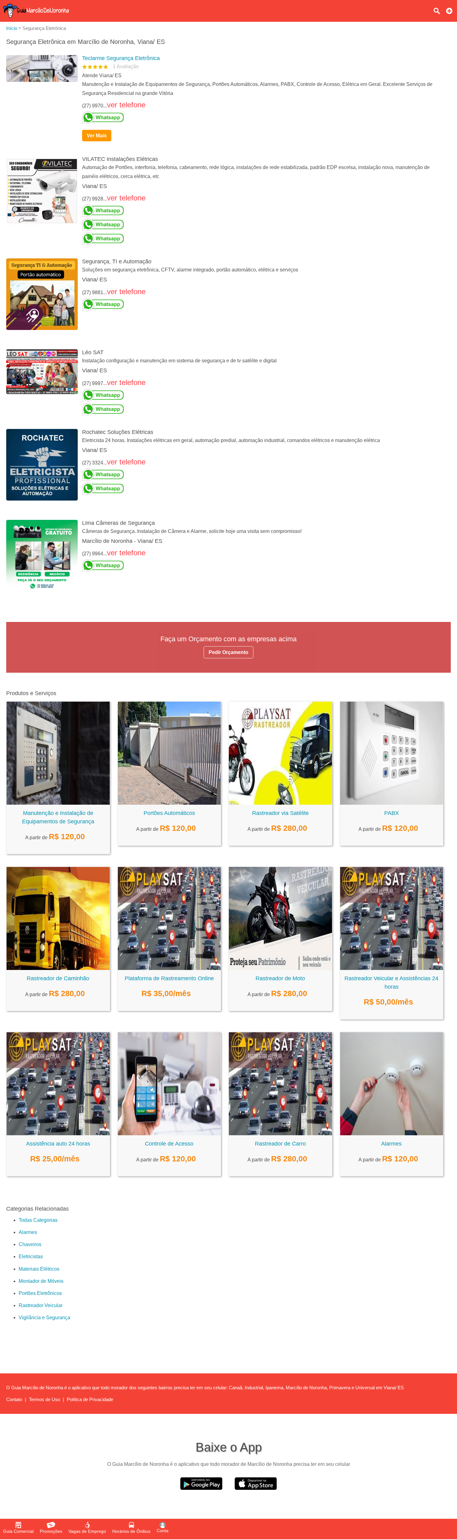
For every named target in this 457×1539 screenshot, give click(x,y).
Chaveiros (30, 1244)
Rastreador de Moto (280, 978)
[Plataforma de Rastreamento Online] (169, 968)
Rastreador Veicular (40, 1305)
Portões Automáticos (169, 813)
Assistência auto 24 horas (58, 1144)
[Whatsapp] (264, 117)
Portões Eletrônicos (40, 1293)
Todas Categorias (38, 1220)
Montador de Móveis (41, 1281)
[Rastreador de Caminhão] (58, 968)
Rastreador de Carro (280, 1144)
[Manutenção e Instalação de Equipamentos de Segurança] (58, 803)
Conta (162, 1530)
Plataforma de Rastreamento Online (169, 978)
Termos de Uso (44, 1399)
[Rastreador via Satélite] (280, 803)
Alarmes (391, 1144)
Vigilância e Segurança (44, 1317)
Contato (14, 1399)
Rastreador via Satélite (280, 813)
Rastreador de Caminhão (58, 978)
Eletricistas (31, 1256)
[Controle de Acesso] (169, 1133)
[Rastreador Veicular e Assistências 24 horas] (391, 968)
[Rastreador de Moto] (280, 968)
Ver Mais (97, 135)
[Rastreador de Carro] (280, 1133)
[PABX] (391, 803)
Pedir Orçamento (228, 652)
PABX (391, 813)
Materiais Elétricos (39, 1269)
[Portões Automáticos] (169, 803)
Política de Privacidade (90, 1399)
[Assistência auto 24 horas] (58, 1133)
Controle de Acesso (169, 1144)
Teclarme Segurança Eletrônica (121, 58)
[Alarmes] (391, 1133)
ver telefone (126, 105)
